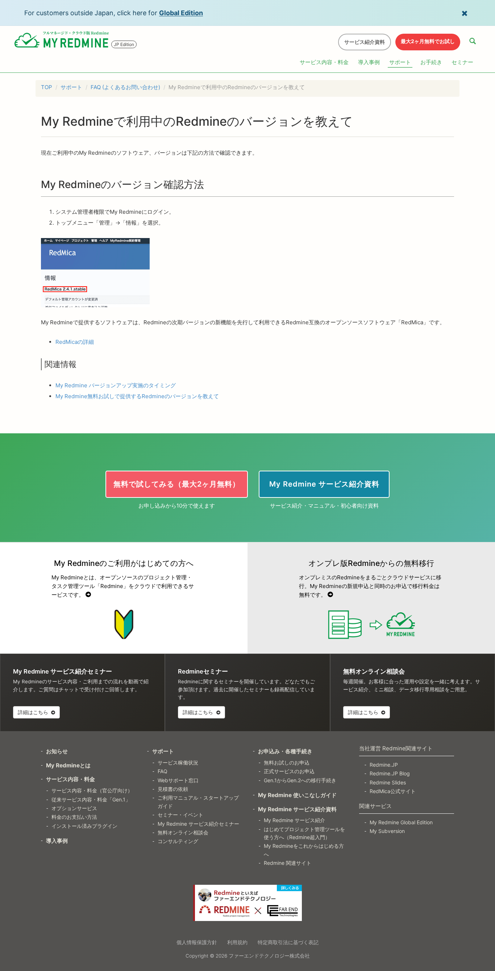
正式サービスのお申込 (289, 771)
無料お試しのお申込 (286, 762)
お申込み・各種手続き (285, 751)
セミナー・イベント (180, 815)
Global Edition (181, 13)
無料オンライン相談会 (183, 832)
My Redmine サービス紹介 (294, 820)
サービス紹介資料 (364, 42)
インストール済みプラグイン (84, 826)
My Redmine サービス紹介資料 (297, 809)
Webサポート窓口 (178, 780)
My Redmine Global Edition (401, 822)
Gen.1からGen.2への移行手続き (300, 780)
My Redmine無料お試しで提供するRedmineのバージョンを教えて (137, 396)
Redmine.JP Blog (390, 773)
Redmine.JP (384, 765)
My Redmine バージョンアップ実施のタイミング (115, 385)
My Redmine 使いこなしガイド (297, 795)
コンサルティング (178, 841)
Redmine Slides (388, 782)
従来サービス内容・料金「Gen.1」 (90, 799)
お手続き (431, 62)
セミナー (462, 62)
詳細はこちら (34, 712)
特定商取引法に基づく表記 (288, 942)
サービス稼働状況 (178, 762)
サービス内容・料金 (324, 62)
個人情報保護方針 (196, 942)
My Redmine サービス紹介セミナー (198, 824)
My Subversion (387, 831)
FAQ (162, 771)
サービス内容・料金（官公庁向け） (92, 790)
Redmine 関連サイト (287, 863)
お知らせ (57, 751)
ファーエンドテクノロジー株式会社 (269, 956)
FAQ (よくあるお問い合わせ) (125, 87)
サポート (400, 62)
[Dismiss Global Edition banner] (464, 12)
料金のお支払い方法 (74, 817)
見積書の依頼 (173, 789)
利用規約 (237, 942)
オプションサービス (74, 808)
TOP (46, 87)
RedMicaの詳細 (74, 341)
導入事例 (369, 62)
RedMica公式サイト (393, 791)
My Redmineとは (68, 765)
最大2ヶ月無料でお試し (428, 41)
